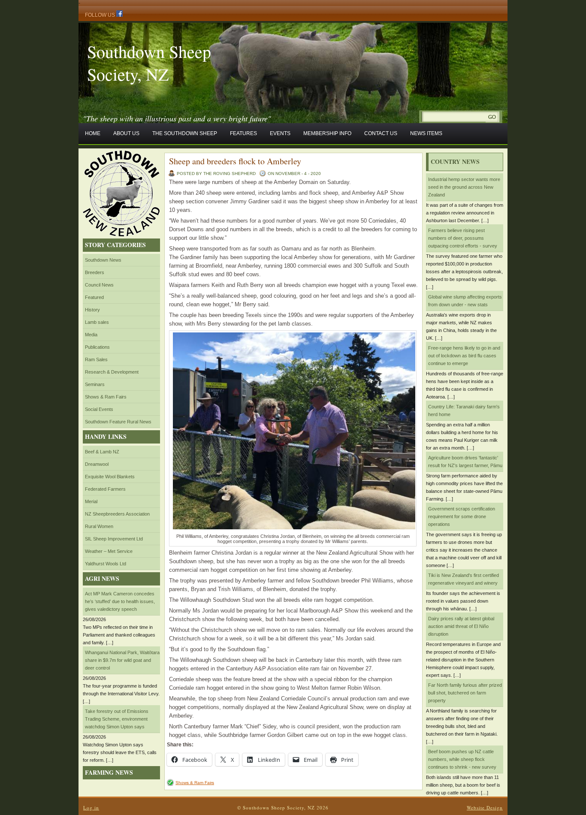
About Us (126, 133)
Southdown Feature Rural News (118, 421)
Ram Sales (96, 359)
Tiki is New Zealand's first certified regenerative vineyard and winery (463, 579)
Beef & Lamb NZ (102, 451)
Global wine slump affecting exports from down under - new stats (465, 300)
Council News (99, 284)
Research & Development (112, 371)
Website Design (485, 807)
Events (280, 133)
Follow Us (100, 15)
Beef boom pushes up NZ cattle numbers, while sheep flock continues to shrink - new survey (462, 759)
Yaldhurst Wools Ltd (105, 563)
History (92, 309)
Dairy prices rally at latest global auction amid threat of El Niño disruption (461, 626)
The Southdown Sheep (184, 133)
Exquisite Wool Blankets (110, 476)
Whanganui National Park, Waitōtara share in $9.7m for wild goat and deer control (122, 660)
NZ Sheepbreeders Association (117, 513)
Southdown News (103, 260)
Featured (94, 297)
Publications (97, 347)
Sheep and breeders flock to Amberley (235, 161)
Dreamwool (97, 464)
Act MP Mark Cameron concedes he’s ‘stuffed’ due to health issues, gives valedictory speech (120, 601)
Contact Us (380, 133)
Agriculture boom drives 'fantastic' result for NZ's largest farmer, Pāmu (465, 461)
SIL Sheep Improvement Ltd (114, 538)
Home (92, 133)
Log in (91, 807)
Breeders (94, 272)
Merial (91, 501)
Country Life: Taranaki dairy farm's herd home (464, 410)
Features (243, 133)
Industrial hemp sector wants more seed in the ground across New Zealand (464, 187)
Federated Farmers (105, 489)
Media (91, 334)
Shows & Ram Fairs (106, 396)
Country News (455, 161)
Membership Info (327, 133)
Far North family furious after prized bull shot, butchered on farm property (465, 692)
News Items (426, 133)
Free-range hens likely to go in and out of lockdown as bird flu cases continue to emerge (464, 355)
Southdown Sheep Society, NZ (149, 62)
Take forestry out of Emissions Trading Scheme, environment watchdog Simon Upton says (116, 719)
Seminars (95, 384)
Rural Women (99, 526)
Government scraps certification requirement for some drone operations (461, 516)
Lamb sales (97, 322)
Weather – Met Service (109, 551)
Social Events (99, 409)
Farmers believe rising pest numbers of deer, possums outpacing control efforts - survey (462, 238)
